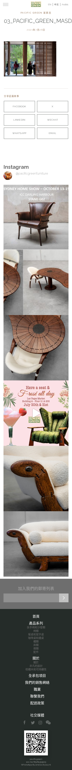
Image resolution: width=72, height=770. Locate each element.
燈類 (36, 648)
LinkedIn (19, 119)
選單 (5, 4)
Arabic (65, 4)
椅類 (36, 631)
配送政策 (37, 703)
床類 (36, 645)
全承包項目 (37, 676)
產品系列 (36, 623)
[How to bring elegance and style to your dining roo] (36, 282)
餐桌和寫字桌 (36, 634)
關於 (36, 658)
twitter (33, 722)
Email (52, 133)
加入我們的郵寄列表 (36, 588)
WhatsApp (19, 133)
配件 (36, 652)
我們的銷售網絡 (37, 683)
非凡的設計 (36, 666)
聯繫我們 (37, 696)
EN (49, 4)
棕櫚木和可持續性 (36, 669)
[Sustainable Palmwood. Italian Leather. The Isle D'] (36, 347)
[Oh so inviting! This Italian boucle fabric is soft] (36, 544)
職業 (37, 689)
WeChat (52, 119)
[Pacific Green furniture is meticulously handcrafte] (36, 478)
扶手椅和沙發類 (36, 627)
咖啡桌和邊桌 (36, 638)
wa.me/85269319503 (36, 762)
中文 (56, 4)
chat (48, 722)
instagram (40, 722)
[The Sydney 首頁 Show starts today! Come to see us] (36, 217)
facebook (26, 722)
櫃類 (36, 641)
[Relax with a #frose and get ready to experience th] (36, 413)
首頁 (36, 616)
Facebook (19, 106)
